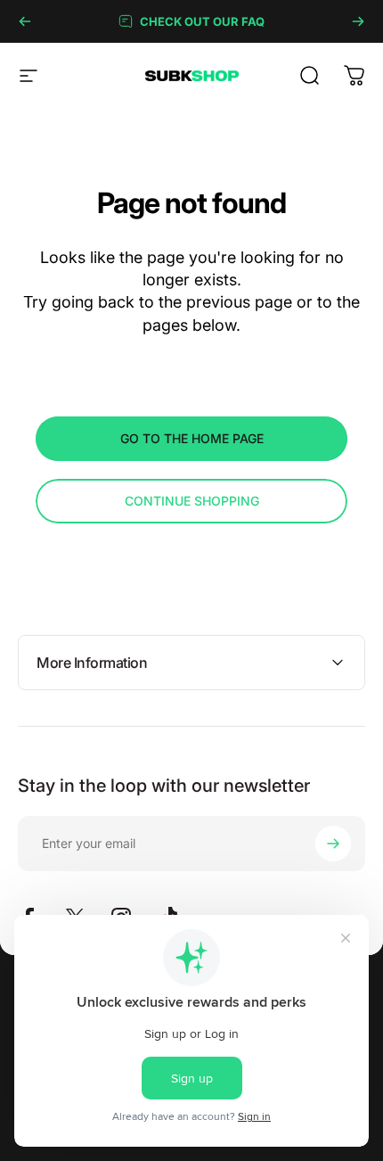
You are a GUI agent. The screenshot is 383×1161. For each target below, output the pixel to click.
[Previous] (25, 21)
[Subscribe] (333, 843)
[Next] (358, 21)
